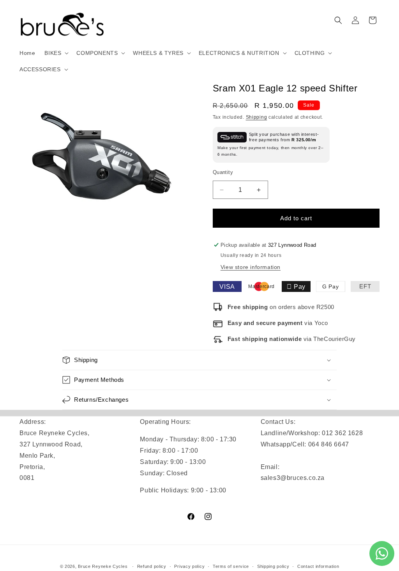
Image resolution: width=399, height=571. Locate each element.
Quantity (223, 172)
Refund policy (151, 566)
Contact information (318, 566)
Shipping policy (273, 566)
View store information (251, 267)
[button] (56, 53)
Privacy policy (189, 566)
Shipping (256, 117)
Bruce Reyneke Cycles (102, 566)
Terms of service (231, 566)
